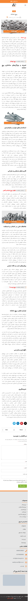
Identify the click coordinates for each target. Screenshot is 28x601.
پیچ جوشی (24, 512)
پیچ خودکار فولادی (22, 507)
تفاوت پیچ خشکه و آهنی (9, 190)
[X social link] (17, 1)
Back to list (14, 429)
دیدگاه (25, 444)
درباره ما (24, 539)
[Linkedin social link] (13, 1)
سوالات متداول (22, 533)
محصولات (23, 526)
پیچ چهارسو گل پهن (22, 514)
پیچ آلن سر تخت (22, 516)
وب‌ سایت (25, 474)
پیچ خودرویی (23, 509)
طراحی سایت (2, 596)
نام (26, 461)
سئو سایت (18, 598)
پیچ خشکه (23, 38)
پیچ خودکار (13, 61)
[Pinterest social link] (15, 1)
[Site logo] (14, 5)
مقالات (14, 11)
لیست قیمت (23, 536)
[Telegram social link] (11, 1)
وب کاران (9, 598)
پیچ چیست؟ (12, 287)
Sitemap (23, 543)
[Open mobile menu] (25, 5)
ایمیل (25, 468)
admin (17, 17)
